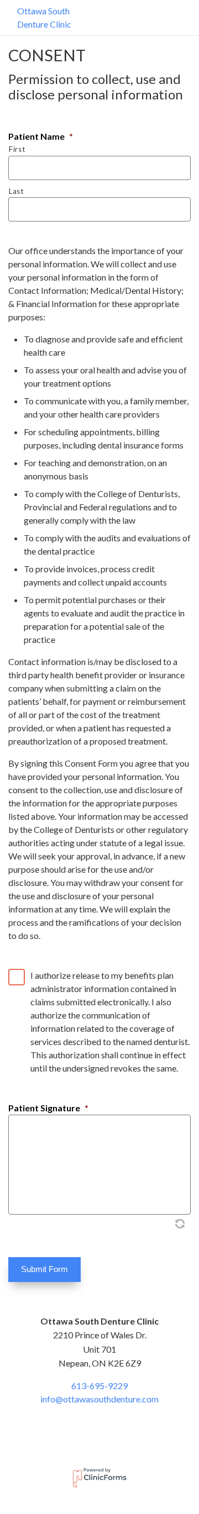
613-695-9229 (99, 1385)
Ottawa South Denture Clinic (44, 17)
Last (16, 191)
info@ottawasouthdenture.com (99, 1399)
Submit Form (44, 1269)
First (17, 149)
